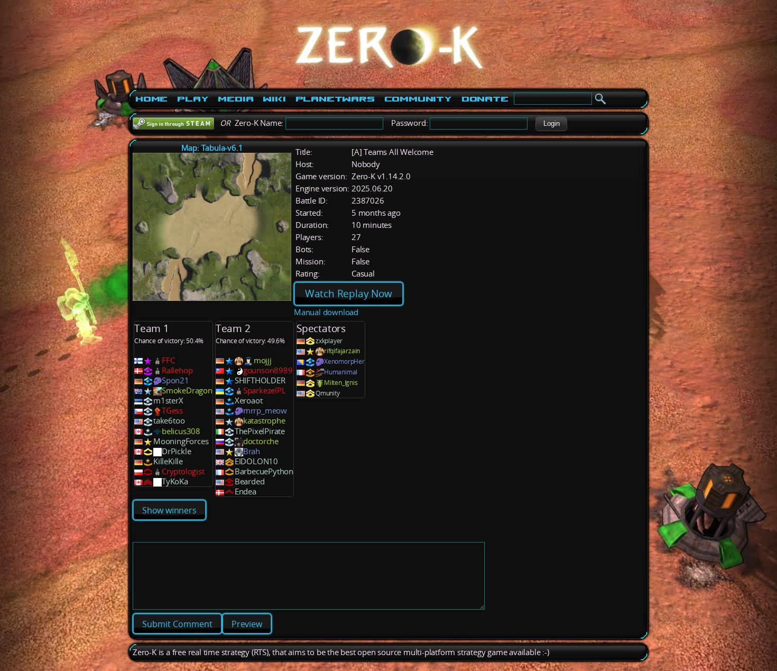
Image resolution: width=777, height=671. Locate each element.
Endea (245, 491)
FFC (168, 360)
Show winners (169, 510)
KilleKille (168, 461)
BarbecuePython (264, 471)
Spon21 (175, 380)
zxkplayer (329, 340)
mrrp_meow (265, 411)
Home (151, 99)
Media (235, 99)
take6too (168, 421)
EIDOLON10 (256, 461)
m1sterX (168, 401)
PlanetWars (335, 99)
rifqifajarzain (342, 350)
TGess (172, 411)
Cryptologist (183, 471)
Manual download (326, 312)
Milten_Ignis (341, 382)
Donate (484, 99)
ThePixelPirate (260, 431)
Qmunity (328, 393)
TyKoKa (175, 481)
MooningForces (180, 441)
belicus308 (181, 431)
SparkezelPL (264, 390)
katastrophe (264, 421)
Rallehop (177, 370)
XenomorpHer (344, 361)
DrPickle (176, 451)
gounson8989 (268, 370)
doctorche (261, 441)
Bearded (250, 481)
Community (418, 99)
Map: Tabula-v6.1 (212, 148)
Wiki (274, 99)
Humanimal (340, 371)
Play (192, 99)
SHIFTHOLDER (260, 380)
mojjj (263, 360)
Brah (251, 451)
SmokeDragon (187, 390)
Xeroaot (249, 401)
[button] (551, 123)
